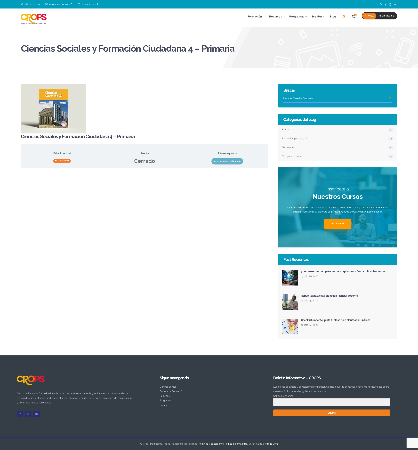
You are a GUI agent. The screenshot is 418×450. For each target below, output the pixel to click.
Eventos (164, 405)
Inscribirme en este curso (227, 161)
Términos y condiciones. (211, 443)
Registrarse (386, 16)
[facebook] (20, 414)
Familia (285, 129)
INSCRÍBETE (338, 223)
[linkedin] (36, 414)
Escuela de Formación (171, 391)
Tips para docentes (292, 156)
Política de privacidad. (236, 443)
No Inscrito (62, 161)
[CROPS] (34, 18)
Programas (165, 400)
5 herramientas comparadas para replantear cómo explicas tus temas (343, 271)
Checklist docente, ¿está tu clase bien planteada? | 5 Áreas (335, 320)
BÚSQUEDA (390, 98)
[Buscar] (344, 16)
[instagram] (28, 414)
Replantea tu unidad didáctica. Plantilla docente (329, 295)
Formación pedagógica (294, 138)
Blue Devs (272, 443)
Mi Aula (369, 16)
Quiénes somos (168, 386)
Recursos (165, 396)
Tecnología (288, 147)
